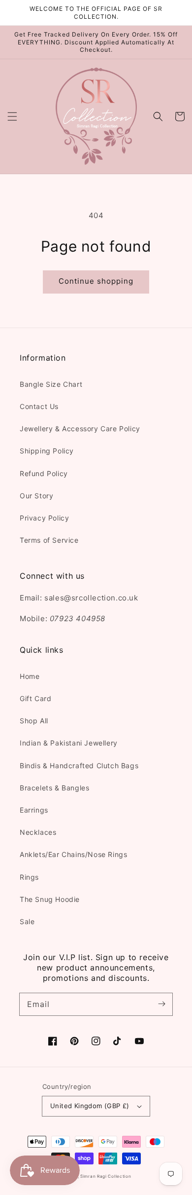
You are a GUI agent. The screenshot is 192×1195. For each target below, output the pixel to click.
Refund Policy (44, 473)
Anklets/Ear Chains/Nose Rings (73, 854)
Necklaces (38, 832)
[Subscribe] (161, 1004)
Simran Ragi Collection (105, 1176)
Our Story (36, 495)
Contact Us (39, 406)
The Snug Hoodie (50, 899)
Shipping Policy (47, 451)
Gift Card (35, 698)
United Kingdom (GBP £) (89, 1106)
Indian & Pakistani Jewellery (69, 743)
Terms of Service (49, 540)
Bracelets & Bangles (54, 788)
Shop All (34, 720)
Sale (27, 921)
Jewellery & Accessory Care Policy (80, 428)
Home (29, 676)
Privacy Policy (44, 518)
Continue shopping (96, 281)
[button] (12, 116)
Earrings (34, 810)
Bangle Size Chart (51, 384)
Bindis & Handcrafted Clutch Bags (79, 765)
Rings (29, 877)
